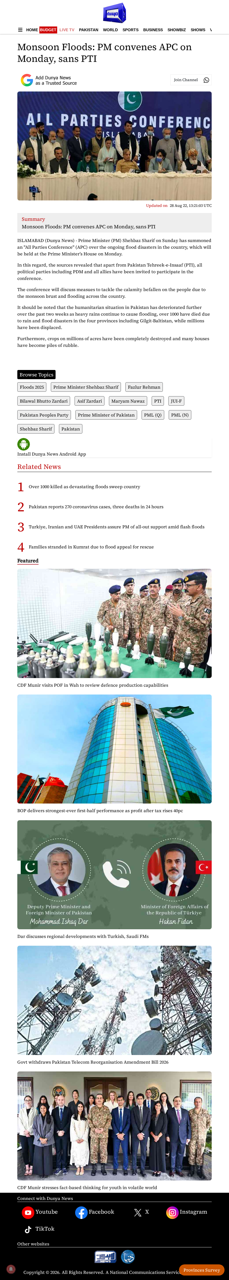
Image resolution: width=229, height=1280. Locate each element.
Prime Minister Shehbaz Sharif (85, 387)
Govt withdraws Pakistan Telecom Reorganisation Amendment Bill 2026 (92, 1062)
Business (153, 30)
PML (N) (180, 415)
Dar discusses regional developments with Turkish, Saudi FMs (83, 936)
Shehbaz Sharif (36, 429)
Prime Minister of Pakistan (106, 415)
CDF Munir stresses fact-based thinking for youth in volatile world (87, 1187)
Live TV (66, 30)
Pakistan (88, 30)
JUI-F (176, 401)
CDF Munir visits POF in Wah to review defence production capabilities (92, 685)
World (110, 30)
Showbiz (177, 30)
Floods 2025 (32, 387)
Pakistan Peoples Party (44, 415)
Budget (48, 30)
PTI (157, 401)
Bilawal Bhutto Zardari (44, 401)
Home (32, 30)
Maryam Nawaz (128, 401)
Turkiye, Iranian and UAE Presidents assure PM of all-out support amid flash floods (116, 527)
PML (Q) (153, 415)
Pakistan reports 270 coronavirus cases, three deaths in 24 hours (96, 507)
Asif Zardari (89, 401)
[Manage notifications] (10, 1269)
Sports (131, 30)
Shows (198, 30)
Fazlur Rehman (144, 387)
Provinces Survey (201, 1270)
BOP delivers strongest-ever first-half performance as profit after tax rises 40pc (100, 810)
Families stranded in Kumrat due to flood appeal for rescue (91, 547)
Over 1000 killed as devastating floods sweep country (84, 486)
